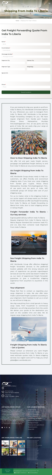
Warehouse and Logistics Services (36, 425)
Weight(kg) (30, 66)
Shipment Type (6, 66)
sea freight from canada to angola (32, 444)
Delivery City (30, 60)
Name (3, 41)
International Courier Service (34, 420)
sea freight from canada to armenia (32, 447)
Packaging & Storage (33, 422)
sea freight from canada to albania (32, 441)
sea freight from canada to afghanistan (33, 440)
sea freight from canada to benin (32, 458)
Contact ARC (31, 429)
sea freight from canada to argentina (32, 446)
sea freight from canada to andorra (32, 443)
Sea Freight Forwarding (33, 412)
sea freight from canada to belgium (32, 456)
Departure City (6, 60)
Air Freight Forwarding (33, 414)
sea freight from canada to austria (32, 449)
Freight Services (32, 409)
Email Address (6, 48)
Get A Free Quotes (7, 471)
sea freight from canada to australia (32, 448)
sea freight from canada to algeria (32, 442)
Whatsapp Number (7, 54)
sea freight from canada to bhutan (32, 459)
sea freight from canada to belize (32, 457)
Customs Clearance (32, 416)
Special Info (5, 73)
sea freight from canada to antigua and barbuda (34, 445)
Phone (4, 84)
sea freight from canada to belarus (32, 455)
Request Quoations (32, 427)
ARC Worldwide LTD (17, 470)
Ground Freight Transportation (35, 418)
